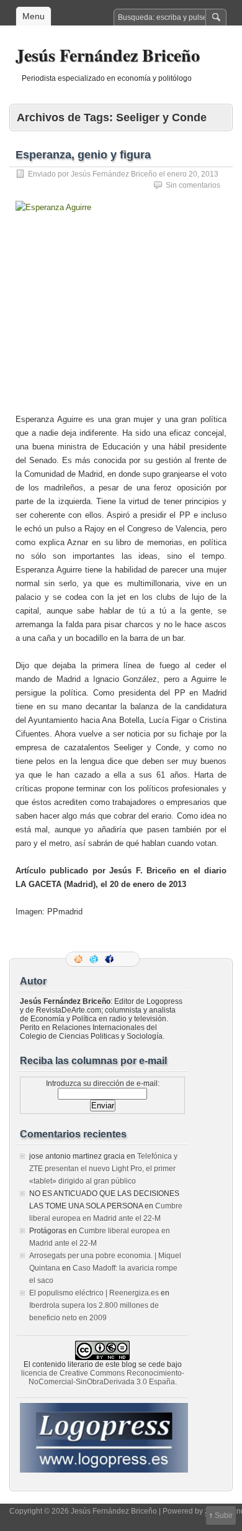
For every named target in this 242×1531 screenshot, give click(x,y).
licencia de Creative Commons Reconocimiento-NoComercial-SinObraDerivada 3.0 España (102, 1377)
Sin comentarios (193, 185)
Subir (224, 1515)
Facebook (110, 959)
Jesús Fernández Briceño (108, 55)
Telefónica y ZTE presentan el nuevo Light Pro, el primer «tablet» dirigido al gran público (103, 1168)
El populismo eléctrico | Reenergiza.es (94, 1293)
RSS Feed (79, 959)
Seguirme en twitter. (95, 959)
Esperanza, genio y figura (83, 155)
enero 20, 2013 (192, 174)
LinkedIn (126, 959)
